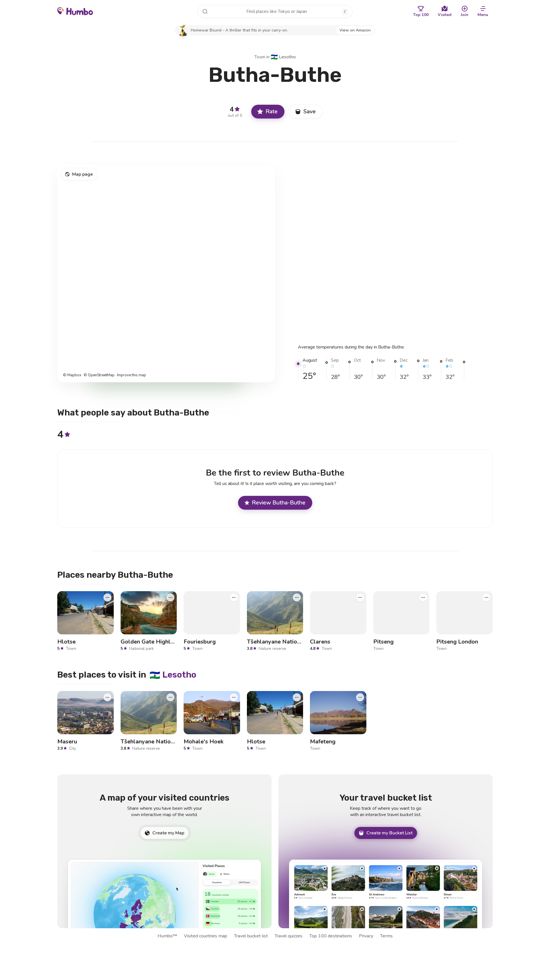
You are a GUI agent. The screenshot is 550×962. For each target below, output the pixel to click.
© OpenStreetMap (99, 375)
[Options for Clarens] (360, 597)
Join (464, 14)
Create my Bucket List (389, 833)
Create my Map (168, 833)
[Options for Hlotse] (107, 597)
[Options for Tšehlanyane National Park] (297, 597)
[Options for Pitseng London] (486, 597)
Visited (444, 14)
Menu (483, 14)
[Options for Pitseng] (423, 597)
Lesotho (283, 57)
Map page (82, 174)
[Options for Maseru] (107, 697)
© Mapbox (72, 375)
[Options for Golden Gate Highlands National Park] (170, 597)
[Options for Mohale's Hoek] (234, 697)
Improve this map (131, 375)
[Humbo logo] (75, 10)
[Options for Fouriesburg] (234, 597)
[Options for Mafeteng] (360, 697)
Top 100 (421, 14)
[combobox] (275, 11)
